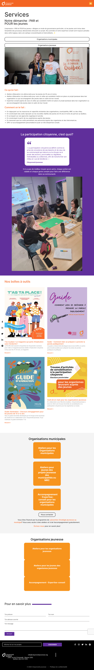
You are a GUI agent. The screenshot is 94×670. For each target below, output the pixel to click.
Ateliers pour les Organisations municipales (47, 450)
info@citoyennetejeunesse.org (38, 655)
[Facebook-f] (2, 322)
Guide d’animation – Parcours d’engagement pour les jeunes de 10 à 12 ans (24, 413)
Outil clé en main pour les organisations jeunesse (66, 400)
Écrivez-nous (39, 526)
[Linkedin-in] (2, 340)
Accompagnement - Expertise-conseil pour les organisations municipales (47, 499)
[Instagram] (2, 328)
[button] (90, 3)
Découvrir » (8, 353)
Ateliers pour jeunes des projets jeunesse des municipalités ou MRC (47, 474)
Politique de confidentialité (58, 667)
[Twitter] (2, 334)
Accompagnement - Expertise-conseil (47, 582)
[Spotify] (2, 346)
